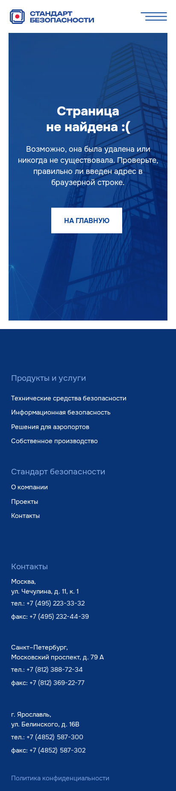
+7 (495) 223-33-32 (55, 603)
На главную (86, 220)
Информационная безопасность (61, 412)
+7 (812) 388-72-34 (54, 669)
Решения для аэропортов (50, 427)
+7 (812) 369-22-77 (57, 683)
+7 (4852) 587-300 (54, 737)
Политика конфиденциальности (60, 778)
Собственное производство (54, 441)
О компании (29, 487)
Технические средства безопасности (68, 398)
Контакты (25, 516)
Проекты (24, 501)
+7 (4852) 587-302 (57, 750)
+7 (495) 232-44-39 (59, 616)
